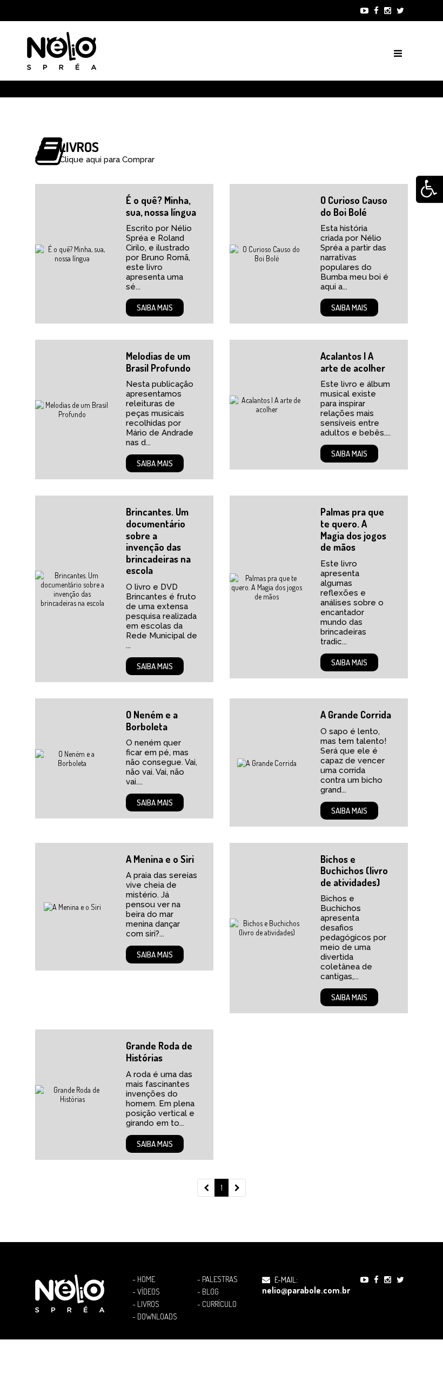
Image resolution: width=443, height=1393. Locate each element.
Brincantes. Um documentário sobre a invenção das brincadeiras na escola (158, 541)
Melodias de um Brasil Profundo (158, 362)
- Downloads (154, 1317)
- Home (143, 1279)
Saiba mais (155, 307)
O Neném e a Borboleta (152, 720)
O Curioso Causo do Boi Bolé (353, 206)
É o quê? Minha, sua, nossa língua (161, 206)
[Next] (237, 1188)
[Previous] (206, 1188)
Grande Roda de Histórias (159, 1052)
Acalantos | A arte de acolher (352, 362)
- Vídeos (146, 1292)
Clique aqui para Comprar (107, 159)
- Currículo (217, 1304)
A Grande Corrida (355, 715)
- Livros (145, 1304)
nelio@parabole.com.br (306, 1290)
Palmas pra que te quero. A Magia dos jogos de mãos (353, 529)
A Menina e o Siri (160, 859)
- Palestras (217, 1279)
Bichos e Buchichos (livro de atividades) (354, 870)
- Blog (208, 1292)
